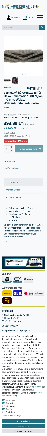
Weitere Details (13, 189)
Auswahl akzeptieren (23, 431)
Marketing (11, 406)
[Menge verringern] (11, 150)
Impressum (36, 386)
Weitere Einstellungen (12, 415)
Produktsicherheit (14, 197)
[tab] (23, 182)
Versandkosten (13, 168)
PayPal (9, 409)
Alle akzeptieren (23, 421)
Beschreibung (12, 182)
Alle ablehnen (23, 426)
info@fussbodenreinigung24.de (16, 330)
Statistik (9, 403)
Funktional (11, 412)
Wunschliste (10, 161)
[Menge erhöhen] (11, 147)
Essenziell (10, 400)
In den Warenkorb (28, 149)
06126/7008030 (10, 326)
